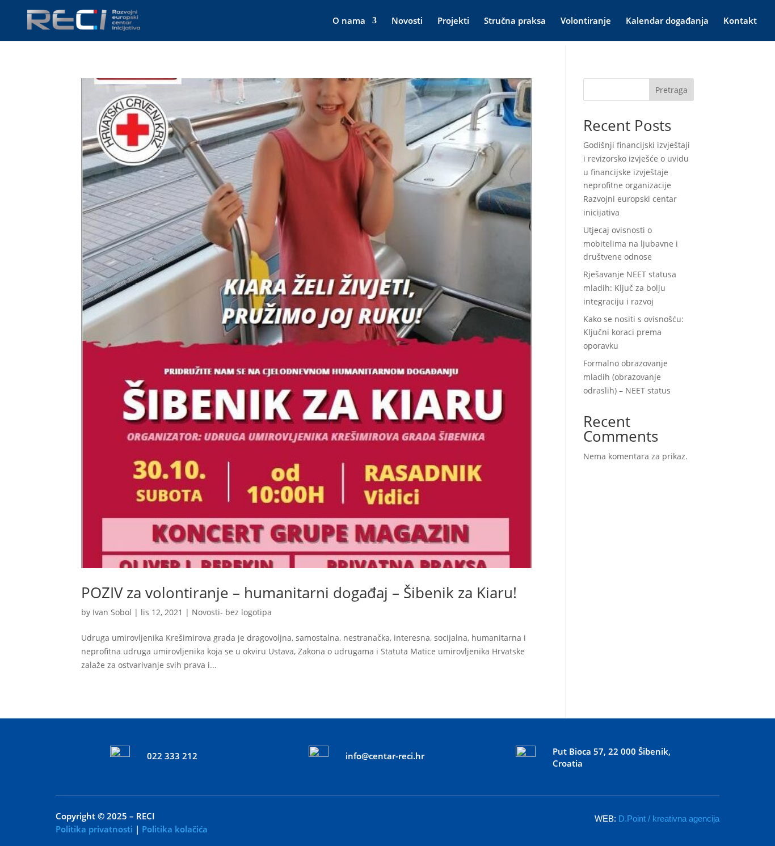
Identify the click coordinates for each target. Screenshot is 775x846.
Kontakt (740, 21)
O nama (348, 21)
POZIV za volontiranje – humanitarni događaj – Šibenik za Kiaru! (299, 592)
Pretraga (671, 89)
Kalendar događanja (667, 21)
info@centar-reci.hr (385, 756)
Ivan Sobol (112, 612)
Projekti (453, 21)
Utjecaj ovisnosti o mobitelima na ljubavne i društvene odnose (630, 244)
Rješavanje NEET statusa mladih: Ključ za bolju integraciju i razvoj (629, 288)
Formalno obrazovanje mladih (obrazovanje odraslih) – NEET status (627, 377)
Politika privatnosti (94, 829)
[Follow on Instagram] (403, 816)
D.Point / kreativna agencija (668, 818)
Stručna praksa (515, 21)
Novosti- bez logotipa (232, 612)
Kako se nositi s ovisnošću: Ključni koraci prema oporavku (633, 333)
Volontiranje (586, 21)
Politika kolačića (175, 829)
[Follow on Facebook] (371, 816)
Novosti (407, 21)
